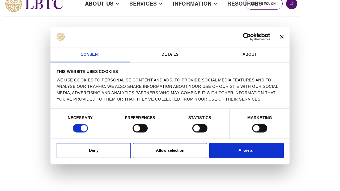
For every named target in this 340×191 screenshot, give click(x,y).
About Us (99, 3)
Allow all (246, 150)
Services (143, 3)
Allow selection (170, 150)
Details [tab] (170, 54)
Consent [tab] (90, 54)
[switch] (140, 128)
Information (192, 3)
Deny (94, 150)
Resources (244, 3)
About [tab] (250, 54)
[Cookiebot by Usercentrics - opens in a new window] (247, 37)
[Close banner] (282, 37)
